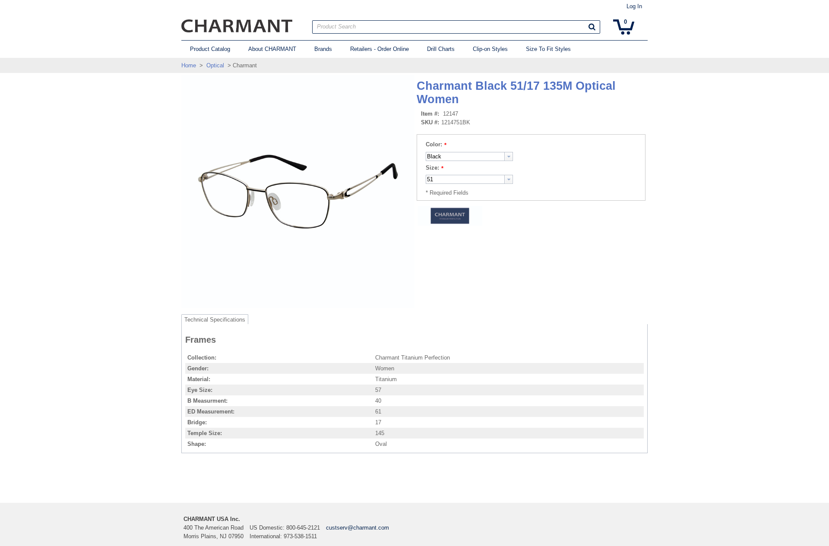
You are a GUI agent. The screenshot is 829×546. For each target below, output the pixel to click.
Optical (215, 65)
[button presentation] (509, 156)
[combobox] (469, 156)
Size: (432, 167)
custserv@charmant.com (357, 527)
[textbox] (465, 156)
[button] (592, 26)
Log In (634, 6)
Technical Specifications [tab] (214, 319)
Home (188, 65)
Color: (434, 144)
